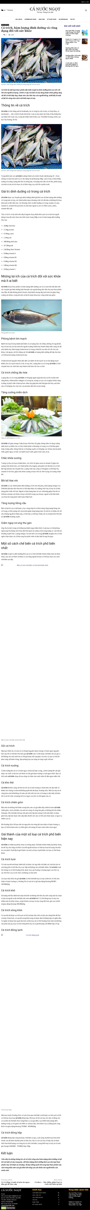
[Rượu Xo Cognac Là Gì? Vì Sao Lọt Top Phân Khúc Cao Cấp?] (85, 41)
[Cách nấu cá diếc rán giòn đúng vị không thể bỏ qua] (85, 65)
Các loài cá (5, 25)
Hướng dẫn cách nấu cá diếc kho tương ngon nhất (73, 57)
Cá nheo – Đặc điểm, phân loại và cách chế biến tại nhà (48, 1183)
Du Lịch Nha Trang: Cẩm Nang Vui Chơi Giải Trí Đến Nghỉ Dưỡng (73, 33)
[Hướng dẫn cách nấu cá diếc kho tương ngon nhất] (85, 57)
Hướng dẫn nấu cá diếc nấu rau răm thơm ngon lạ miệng (73, 49)
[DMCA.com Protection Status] (8, 1209)
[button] (86, 10)
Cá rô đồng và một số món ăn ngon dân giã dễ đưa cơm (15, 1183)
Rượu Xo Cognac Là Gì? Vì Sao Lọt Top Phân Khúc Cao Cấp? (73, 41)
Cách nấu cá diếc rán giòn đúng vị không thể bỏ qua (72, 64)
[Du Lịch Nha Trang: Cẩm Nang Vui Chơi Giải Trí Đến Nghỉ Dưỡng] (85, 33)
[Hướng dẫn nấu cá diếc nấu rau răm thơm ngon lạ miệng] (85, 50)
